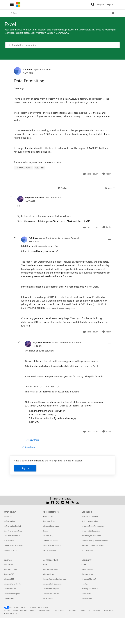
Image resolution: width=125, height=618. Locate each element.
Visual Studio (47, 598)
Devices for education (90, 521)
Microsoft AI (8, 564)
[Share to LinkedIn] (47, 502)
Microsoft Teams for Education (93, 526)
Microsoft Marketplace (51, 589)
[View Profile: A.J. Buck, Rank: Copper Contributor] (17, 71)
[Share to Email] (77, 502)
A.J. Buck (27, 69)
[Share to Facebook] (52, 502)
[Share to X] (57, 502)
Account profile (48, 516)
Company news (87, 574)
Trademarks (72, 610)
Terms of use (59, 610)
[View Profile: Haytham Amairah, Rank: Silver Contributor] (20, 199)
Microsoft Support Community (52, 32)
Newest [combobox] (110, 188)
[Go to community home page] (18, 4)
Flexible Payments (49, 550)
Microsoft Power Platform (13, 584)
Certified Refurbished (50, 540)
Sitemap (7, 610)
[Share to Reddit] (62, 502)
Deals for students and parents (93, 545)
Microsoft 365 (9, 579)
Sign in (25, 468)
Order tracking (48, 536)
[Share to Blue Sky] (67, 502)
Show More (34, 439)
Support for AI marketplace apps (54, 579)
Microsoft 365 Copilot (12, 593)
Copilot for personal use (12, 536)
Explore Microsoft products (13, 545)
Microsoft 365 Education (91, 531)
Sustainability (87, 598)
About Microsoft (87, 569)
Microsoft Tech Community (52, 584)
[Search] (93, 4)
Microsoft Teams (10, 589)
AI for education (87, 550)
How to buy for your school (91, 536)
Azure (45, 564)
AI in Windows (9, 540)
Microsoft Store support (51, 526)
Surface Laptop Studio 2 (12, 526)
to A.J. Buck (75, 342)
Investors (85, 584)
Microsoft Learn (48, 574)
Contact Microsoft (20, 610)
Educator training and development (95, 540)
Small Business (9, 598)
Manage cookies (45, 610)
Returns (45, 531)
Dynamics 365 (9, 574)
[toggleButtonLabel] (113, 13)
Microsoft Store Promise (52, 545)
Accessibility (86, 593)
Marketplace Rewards (51, 593)
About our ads (109, 610)
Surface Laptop (9, 521)
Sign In (110, 4)
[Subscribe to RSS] (72, 502)
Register (101, 4)
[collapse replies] (11, 197)
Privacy (33, 610)
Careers (84, 564)
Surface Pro (8, 516)
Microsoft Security (10, 569)
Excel (15, 13)
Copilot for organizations (13, 531)
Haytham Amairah (34, 197)
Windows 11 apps (10, 550)
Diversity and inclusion (90, 589)
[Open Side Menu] (11, 4)
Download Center (49, 521)
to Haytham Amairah (68, 237)
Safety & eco (84, 610)
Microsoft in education (90, 516)
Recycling (96, 610)
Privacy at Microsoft (89, 579)
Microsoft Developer (50, 569)
